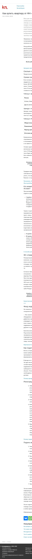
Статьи (9, 541)
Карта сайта (29, 551)
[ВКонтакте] (26, 518)
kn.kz (3, 541)
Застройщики (20, 8)
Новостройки (20, 6)
